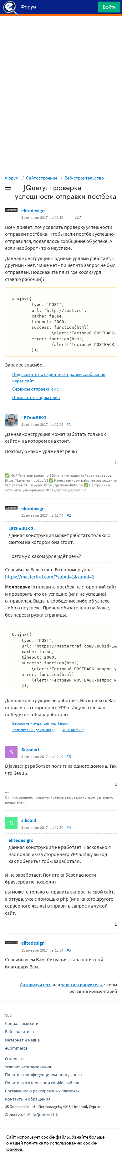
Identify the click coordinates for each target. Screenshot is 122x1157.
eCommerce (16, 1048)
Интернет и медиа (22, 1040)
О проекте (15, 1058)
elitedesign (33, 210)
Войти (109, 7)
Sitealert (30, 749)
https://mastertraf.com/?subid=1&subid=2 (49, 577)
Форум (12, 178)
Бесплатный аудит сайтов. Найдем (40, 723)
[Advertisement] (61, 31)
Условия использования (28, 1067)
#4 (69, 827)
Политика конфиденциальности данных (43, 1074)
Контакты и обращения (27, 1099)
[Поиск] (91, 8)
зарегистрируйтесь (81, 984)
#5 (69, 950)
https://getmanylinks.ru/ (63, 485)
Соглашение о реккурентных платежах (42, 1091)
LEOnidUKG (33, 417)
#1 (69, 424)
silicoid (28, 820)
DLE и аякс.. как (74, 729)
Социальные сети (21, 1023)
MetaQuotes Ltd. (42, 1114)
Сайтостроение (41, 178)
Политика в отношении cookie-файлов (42, 1083)
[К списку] (18, 189)
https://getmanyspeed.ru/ (65, 490)
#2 (69, 515)
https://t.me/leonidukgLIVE (26, 480)
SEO (8, 1015)
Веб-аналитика (19, 1031)
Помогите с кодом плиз (36, 397)
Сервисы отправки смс (35, 389)
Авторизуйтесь (36, 984)
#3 (69, 756)
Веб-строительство (84, 178)
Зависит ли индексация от (34, 729)
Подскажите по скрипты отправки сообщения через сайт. (58, 377)
